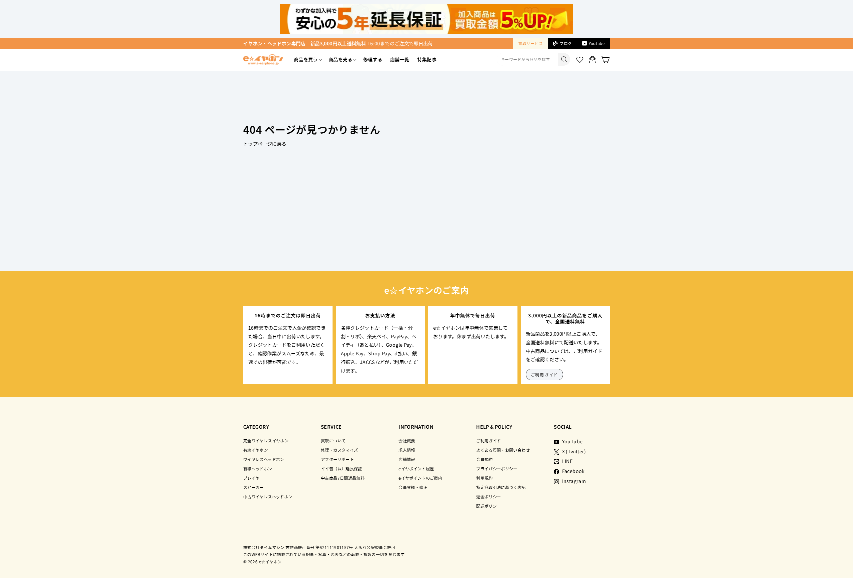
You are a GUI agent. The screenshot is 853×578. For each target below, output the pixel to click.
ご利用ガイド (544, 374)
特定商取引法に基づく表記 (500, 487)
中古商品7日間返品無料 (343, 478)
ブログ (565, 43)
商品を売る (341, 59)
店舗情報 (407, 459)
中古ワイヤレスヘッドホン (267, 496)
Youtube (597, 43)
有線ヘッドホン (257, 468)
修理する (372, 59)
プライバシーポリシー (496, 468)
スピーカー (253, 487)
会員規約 (484, 459)
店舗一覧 (399, 59)
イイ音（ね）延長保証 (341, 468)
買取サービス (530, 43)
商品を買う (306, 59)
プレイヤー (253, 478)
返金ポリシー (488, 496)
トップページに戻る (264, 143)
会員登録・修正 (413, 487)
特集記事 (426, 59)
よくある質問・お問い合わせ (503, 450)
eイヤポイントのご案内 (420, 478)
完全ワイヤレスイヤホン (266, 440)
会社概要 (407, 440)
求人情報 (407, 450)
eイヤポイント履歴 (416, 468)
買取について (333, 440)
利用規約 (484, 478)
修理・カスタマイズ (339, 450)
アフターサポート (337, 459)
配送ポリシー (488, 506)
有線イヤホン (255, 450)
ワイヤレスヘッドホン (263, 459)
